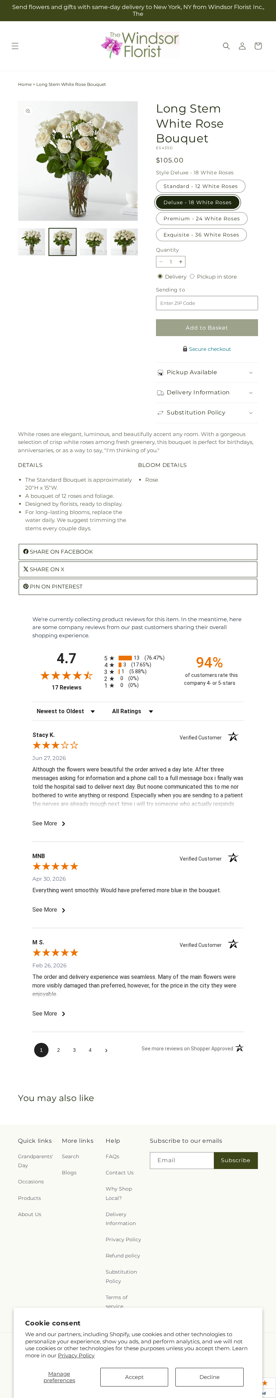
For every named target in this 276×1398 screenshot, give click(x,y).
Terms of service (117, 1302)
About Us (29, 1214)
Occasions (31, 1181)
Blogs (69, 1172)
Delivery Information (121, 1219)
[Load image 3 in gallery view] (93, 242)
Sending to (181, 290)
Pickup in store (217, 276)
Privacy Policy (76, 1355)
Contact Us (120, 1172)
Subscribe (235, 1160)
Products (29, 1198)
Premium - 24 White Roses (202, 218)
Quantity (167, 250)
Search (70, 1156)
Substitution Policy (121, 1276)
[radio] (138, 658)
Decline (209, 1377)
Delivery (176, 276)
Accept (134, 1377)
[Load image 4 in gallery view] (124, 242)
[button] (15, 46)
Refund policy (123, 1255)
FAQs (112, 1156)
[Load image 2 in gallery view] (62, 242)
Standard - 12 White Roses (201, 186)
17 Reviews (76, 687)
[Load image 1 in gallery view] (31, 242)
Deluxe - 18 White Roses (198, 202)
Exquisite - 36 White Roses (201, 235)
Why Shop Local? (119, 1193)
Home (25, 84)
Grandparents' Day (35, 1161)
